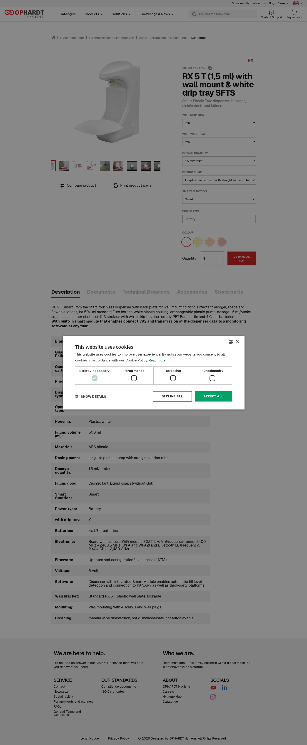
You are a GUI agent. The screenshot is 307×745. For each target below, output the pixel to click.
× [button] (237, 341)
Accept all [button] (213, 396)
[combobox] (231, 341)
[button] (90, 396)
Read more (157, 360)
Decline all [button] (172, 396)
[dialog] (154, 372)
